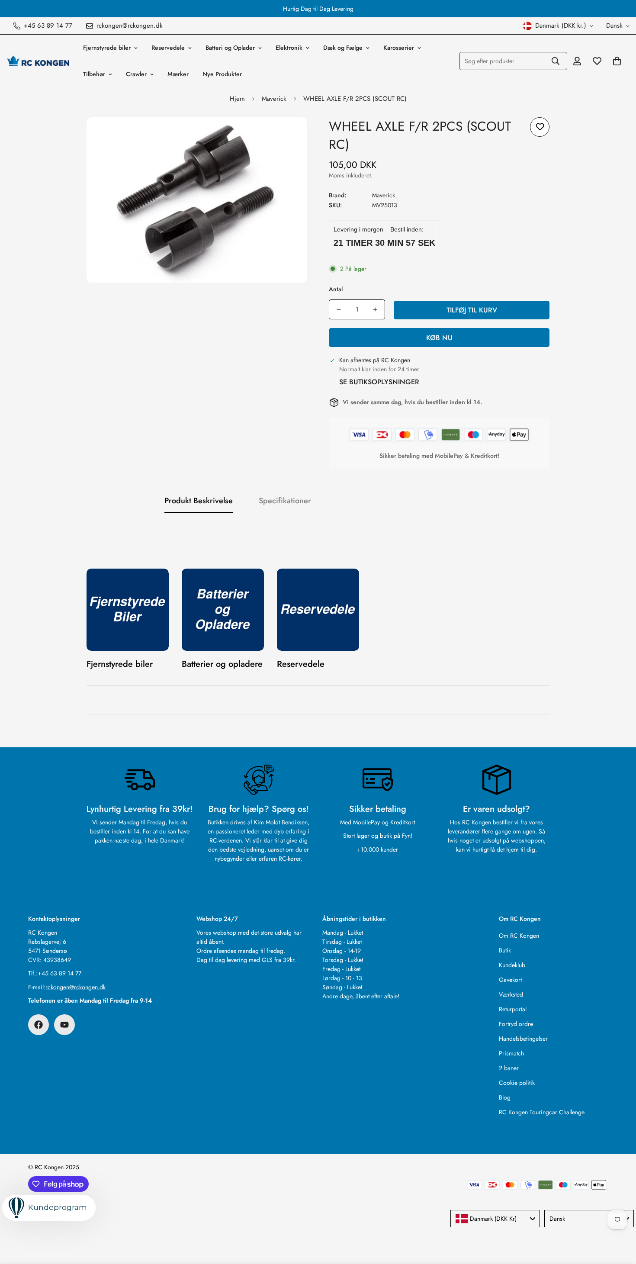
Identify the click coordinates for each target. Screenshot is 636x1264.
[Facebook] (38, 1024)
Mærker (178, 74)
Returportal (513, 1009)
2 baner (509, 1068)
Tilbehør (94, 74)
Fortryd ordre (516, 1024)
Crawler (136, 74)
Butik (505, 950)
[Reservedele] (318, 610)
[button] (617, 61)
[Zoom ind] (289, 135)
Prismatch (511, 1053)
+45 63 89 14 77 (59, 973)
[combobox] (495, 1218)
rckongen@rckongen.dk (75, 987)
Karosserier (398, 47)
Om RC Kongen (519, 935)
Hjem (237, 98)
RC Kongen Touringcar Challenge (542, 1112)
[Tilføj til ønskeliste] (539, 127)
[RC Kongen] (37, 61)
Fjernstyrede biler (107, 47)
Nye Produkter (222, 74)
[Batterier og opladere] (223, 610)
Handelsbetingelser (523, 1038)
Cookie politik (517, 1082)
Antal (336, 289)
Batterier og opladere (222, 664)
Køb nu (439, 338)
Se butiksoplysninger (379, 382)
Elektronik (289, 47)
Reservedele (168, 47)
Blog (505, 1097)
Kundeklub (512, 965)
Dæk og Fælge (343, 47)
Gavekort (510, 979)
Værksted (511, 994)
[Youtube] (64, 1024)
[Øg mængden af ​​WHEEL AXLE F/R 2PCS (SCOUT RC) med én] (375, 309)
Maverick (274, 98)
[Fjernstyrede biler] (128, 610)
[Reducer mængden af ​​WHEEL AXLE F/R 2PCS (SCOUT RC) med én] (338, 309)
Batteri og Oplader (230, 47)
